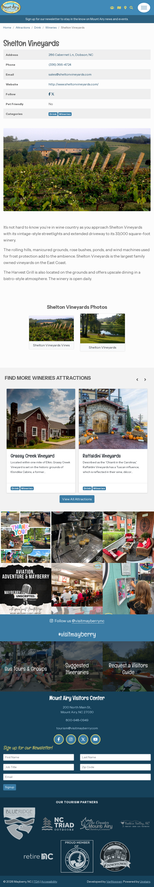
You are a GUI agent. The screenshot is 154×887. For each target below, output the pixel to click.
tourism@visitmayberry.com (77, 728)
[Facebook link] (50, 94)
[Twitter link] (52, 94)
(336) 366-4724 (60, 64)
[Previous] (137, 380)
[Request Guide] (119, 7)
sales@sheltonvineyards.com (70, 74)
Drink (37, 27)
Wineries (51, 27)
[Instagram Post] (25, 537)
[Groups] (112, 7)
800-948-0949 (77, 720)
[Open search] (131, 7)
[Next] (145, 380)
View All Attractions (77, 499)
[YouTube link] (95, 739)
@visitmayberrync (88, 620)
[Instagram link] (71, 739)
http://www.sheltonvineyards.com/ (74, 84)
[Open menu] (144, 7)
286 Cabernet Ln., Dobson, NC (71, 55)
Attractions (23, 27)
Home (7, 27)
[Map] (125, 7)
